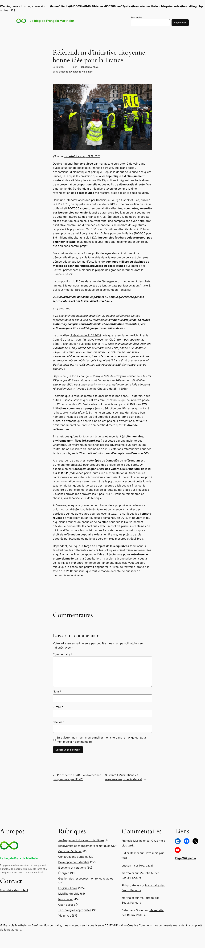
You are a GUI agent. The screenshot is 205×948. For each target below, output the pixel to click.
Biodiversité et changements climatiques (84, 845)
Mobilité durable (68, 893)
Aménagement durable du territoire (81, 840)
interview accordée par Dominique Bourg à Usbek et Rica (102, 200)
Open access (66, 904)
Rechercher (137, 17)
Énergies (63, 873)
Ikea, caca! (146, 865)
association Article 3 (137, 285)
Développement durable (73, 862)
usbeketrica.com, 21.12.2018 (82, 156)
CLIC (112, 339)
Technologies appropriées (74, 910)
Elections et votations (70, 71)
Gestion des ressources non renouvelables (85, 878)
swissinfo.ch (78, 412)
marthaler (128, 873)
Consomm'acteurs (70, 851)
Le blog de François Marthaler (52, 21)
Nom (57, 691)
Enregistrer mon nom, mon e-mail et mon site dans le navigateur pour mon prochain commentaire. (101, 739)
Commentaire (62, 654)
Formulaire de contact (14, 890)
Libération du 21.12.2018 (85, 335)
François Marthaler (89, 66)
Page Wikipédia (185, 858)
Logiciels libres (67, 888)
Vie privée (87, 71)
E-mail (58, 707)
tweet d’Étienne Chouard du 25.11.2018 (102, 388)
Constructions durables (73, 856)
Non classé (65, 899)
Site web (58, 722)
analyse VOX (78, 498)
